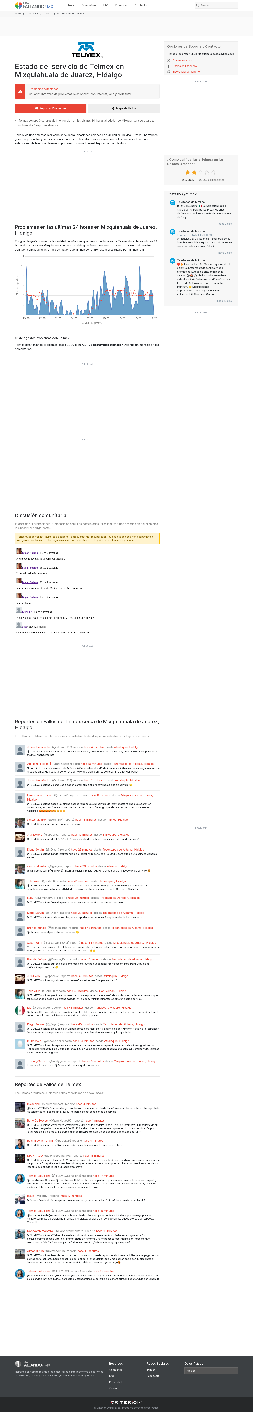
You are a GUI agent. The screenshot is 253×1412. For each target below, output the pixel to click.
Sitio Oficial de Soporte (186, 71)
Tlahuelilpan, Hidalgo (112, 881)
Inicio (71, 5)
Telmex (47, 13)
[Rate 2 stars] (194, 172)
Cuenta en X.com (183, 60)
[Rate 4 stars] (207, 172)
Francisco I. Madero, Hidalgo (112, 1007)
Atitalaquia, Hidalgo (126, 747)
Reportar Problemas (52, 108)
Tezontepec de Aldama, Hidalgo (133, 763)
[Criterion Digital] (126, 1402)
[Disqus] (87, 590)
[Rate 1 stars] (188, 172)
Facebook (153, 1375)
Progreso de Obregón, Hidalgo (120, 898)
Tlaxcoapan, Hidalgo (116, 834)
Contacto (141, 5)
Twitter (151, 1369)
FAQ (105, 5)
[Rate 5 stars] (213, 172)
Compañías (89, 5)
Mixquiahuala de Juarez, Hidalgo (134, 942)
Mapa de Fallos (126, 108)
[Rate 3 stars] (201, 172)
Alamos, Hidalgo (117, 819)
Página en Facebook (185, 66)
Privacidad (121, 5)
